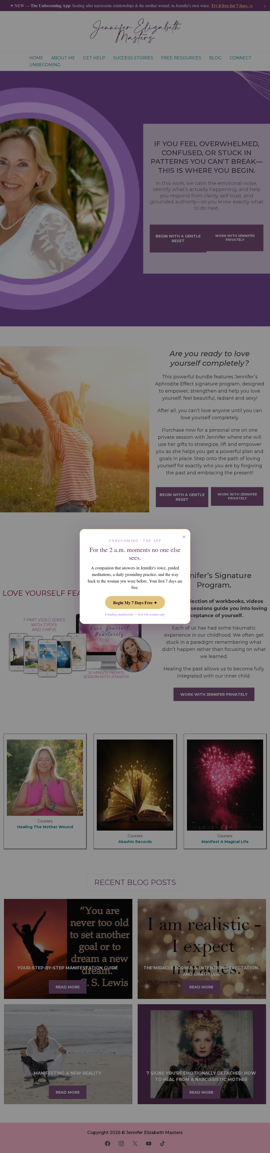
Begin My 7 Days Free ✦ (135, 602)
